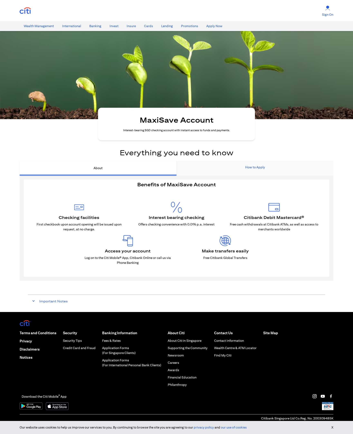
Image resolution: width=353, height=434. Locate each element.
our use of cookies (234, 427)
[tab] (39, 26)
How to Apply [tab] (255, 167)
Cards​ (148, 26)
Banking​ (95, 26)
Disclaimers (30, 349)
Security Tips (72, 341)
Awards (173, 370)
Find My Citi (222, 355)
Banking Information (119, 333)
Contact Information (229, 341)
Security (70, 333)
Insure (131, 26)
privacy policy (204, 427)
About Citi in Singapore (184, 341)
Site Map (270, 333)
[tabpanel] (176, 228)
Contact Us (223, 333)
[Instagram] (314, 396)
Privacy (26, 341)
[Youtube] (322, 396)
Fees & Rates (111, 341)
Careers (173, 363)
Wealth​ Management (39, 26)
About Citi (176, 333)
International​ (71, 26)
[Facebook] (330, 396)
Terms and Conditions (38, 333)
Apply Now (214, 26)
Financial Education (182, 377)
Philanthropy (177, 385)
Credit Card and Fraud (79, 348)
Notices (26, 357)
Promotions (189, 26)
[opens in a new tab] (25, 10)
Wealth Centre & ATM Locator (235, 348)
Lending (167, 26)
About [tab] (98, 168)
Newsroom (176, 355)
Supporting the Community (188, 348)
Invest (113, 26)
